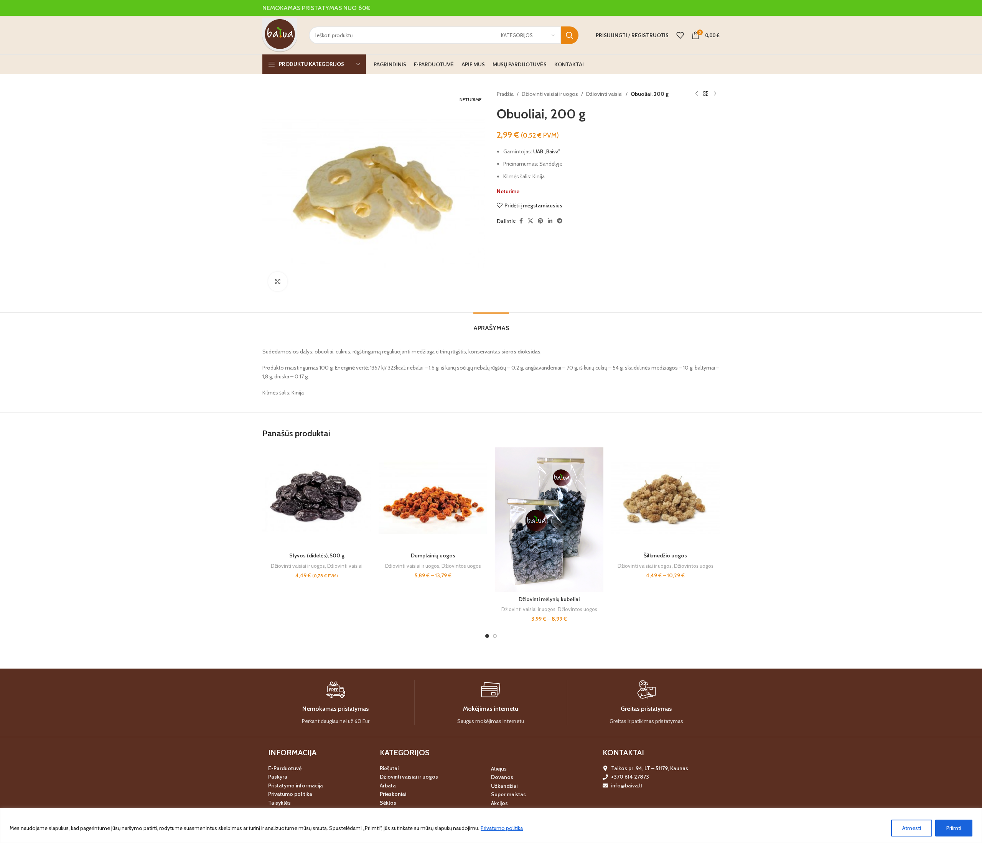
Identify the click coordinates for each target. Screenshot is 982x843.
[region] (491, 825)
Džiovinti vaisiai (604, 93)
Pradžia (505, 93)
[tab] (491, 324)
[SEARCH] (569, 35)
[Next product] (715, 94)
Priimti (953, 828)
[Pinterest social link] (540, 221)
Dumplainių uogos (433, 555)
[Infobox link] (335, 702)
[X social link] (530, 221)
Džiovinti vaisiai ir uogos (550, 93)
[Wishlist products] (680, 35)
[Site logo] (279, 34)
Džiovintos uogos (461, 566)
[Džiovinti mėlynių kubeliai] (549, 519)
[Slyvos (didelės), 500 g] (316, 498)
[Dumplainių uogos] (433, 498)
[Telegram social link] (560, 221)
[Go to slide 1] (487, 636)
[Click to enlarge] (277, 281)
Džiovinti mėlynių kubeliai (549, 599)
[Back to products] (705, 94)
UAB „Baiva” (546, 151)
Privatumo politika (502, 828)
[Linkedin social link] (550, 221)
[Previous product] (696, 94)
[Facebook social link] (521, 221)
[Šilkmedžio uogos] (665, 498)
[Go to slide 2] (495, 636)
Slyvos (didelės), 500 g (316, 555)
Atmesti (911, 828)
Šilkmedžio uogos (665, 555)
